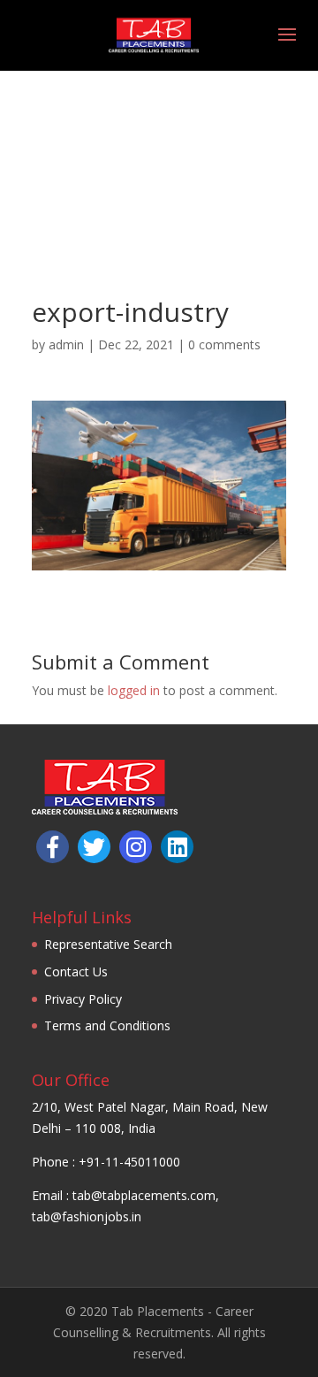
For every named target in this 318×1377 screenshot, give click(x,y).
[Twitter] (94, 846)
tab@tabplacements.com (144, 1195)
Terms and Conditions (107, 1025)
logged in (134, 690)
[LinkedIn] (177, 846)
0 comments (224, 344)
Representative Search (108, 944)
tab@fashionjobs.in (86, 1216)
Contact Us (76, 971)
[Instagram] (135, 846)
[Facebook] (52, 846)
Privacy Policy (83, 999)
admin (66, 344)
